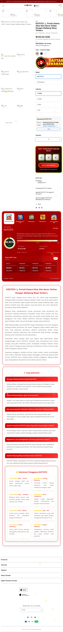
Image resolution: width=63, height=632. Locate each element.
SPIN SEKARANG (48, 165)
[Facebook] (37, 208)
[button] (3, 6)
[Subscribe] (41, 610)
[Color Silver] (45, 53)
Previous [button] (2, 1)
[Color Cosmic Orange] (37, 53)
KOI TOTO (40, 76)
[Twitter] (39, 208)
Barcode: (48, 33)
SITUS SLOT (41, 82)
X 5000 (39, 93)
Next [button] (61, 1)
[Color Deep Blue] (41, 53)
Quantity (38, 135)
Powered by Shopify (36, 629)
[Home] (28, 5)
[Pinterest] (42, 208)
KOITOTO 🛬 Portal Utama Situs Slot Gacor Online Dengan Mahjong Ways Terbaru (31, 1)
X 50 (38, 110)
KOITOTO (28, 629)
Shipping (45, 39)
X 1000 (39, 99)
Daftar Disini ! (53, 1)
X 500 (39, 104)
